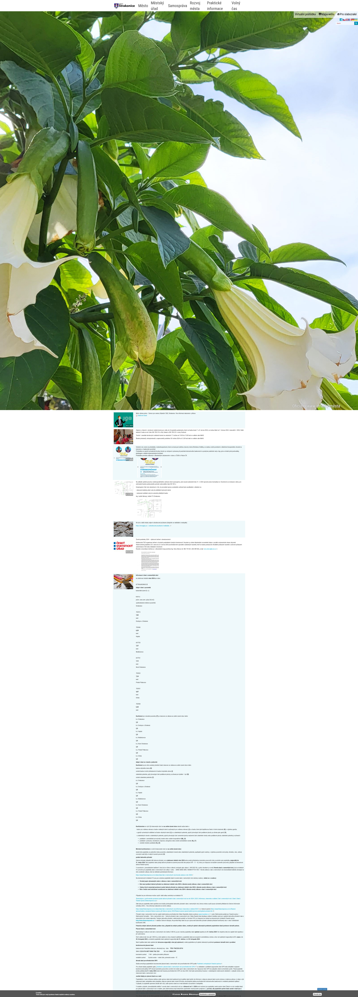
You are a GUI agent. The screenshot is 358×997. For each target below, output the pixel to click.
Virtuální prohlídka (305, 14)
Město (143, 5)
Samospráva (177, 5)
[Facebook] (341, 19)
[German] (353, 19)
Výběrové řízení (142, 415)
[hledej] (356, 23)
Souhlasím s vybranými (207, 994)
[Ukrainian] (356, 19)
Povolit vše (317, 994)
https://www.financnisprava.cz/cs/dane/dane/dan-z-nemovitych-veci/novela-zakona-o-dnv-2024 (164, 875)
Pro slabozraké (348, 14)
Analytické (185, 994)
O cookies (38, 992)
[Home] (125, 4)
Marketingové (195, 994)
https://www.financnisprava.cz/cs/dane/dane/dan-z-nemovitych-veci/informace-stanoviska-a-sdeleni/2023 (167, 909)
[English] (347, 19)
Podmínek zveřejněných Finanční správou (209, 964)
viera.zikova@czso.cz (211, 549)
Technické (177, 994)
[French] (350, 19)
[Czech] (344, 19)
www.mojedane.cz (204, 914)
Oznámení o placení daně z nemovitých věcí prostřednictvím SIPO (176, 967)
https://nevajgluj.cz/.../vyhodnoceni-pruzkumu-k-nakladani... (153, 526)
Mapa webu (327, 14)
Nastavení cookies (322, 989)
